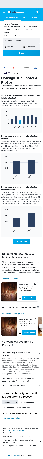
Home (10, 455)
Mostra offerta (29, 298)
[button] (3, 11)
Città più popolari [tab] (27, 402)
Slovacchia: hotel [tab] (24, 407)
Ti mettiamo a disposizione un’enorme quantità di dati (18, 441)
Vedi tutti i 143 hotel (10, 279)
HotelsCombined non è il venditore (16, 436)
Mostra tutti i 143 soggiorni (13, 313)
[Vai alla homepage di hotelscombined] (16, 12)
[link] (21, 241)
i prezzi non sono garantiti (16, 430)
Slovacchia (17, 455)
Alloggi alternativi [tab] (10, 402)
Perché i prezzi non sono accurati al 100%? (20, 445)
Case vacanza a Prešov (11, 418)
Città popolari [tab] (8, 407)
